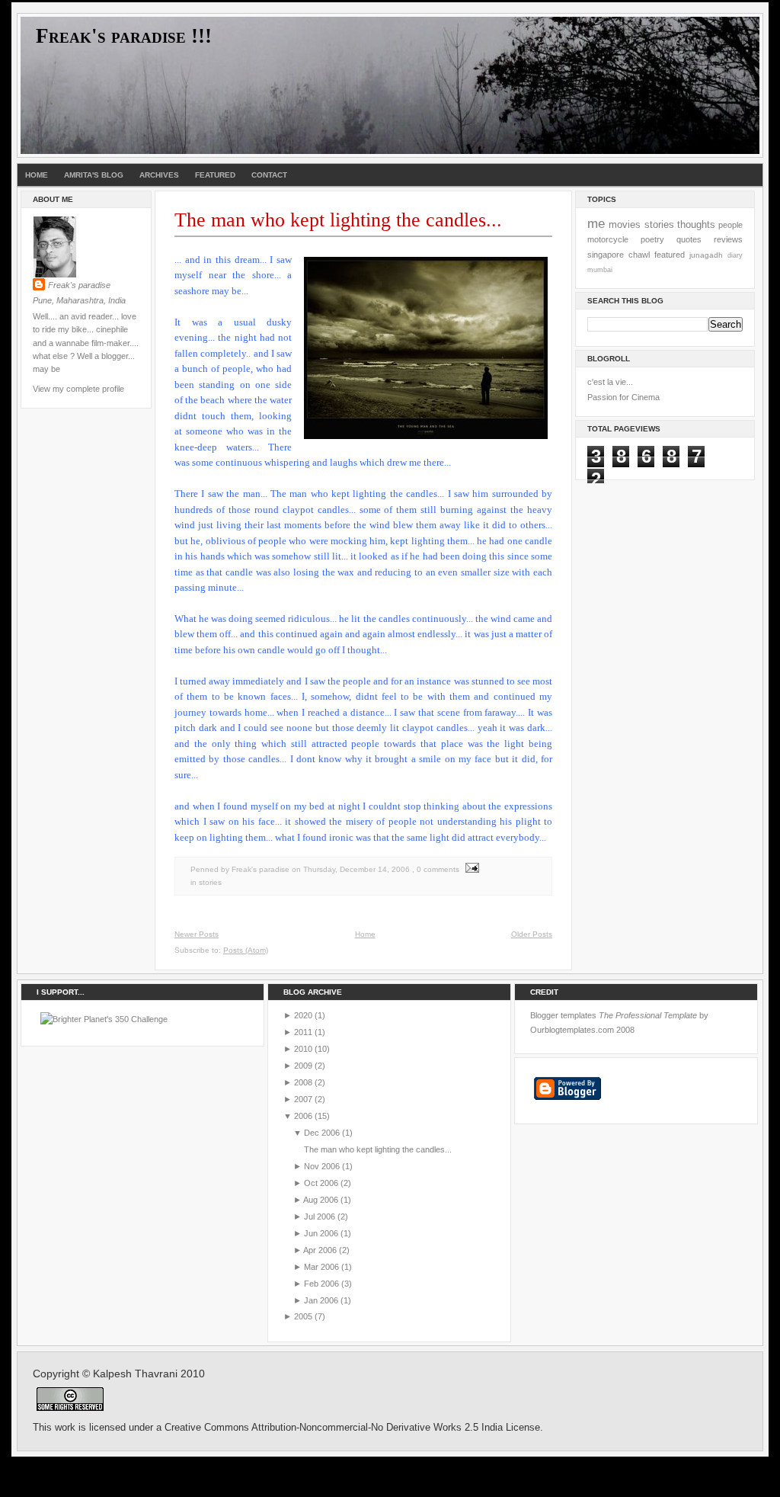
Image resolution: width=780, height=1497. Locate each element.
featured (669, 254)
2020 (303, 1015)
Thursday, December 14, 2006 (356, 869)
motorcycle (607, 239)
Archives (159, 175)
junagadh (706, 255)
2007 (303, 1099)
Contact (269, 175)
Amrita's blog (93, 175)
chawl (639, 254)
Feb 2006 (321, 1283)
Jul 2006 (319, 1216)
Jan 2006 (321, 1300)
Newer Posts (196, 934)
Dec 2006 (322, 1132)
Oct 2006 (321, 1183)
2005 (303, 1316)
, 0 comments (435, 869)
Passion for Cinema (623, 397)
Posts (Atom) (245, 950)
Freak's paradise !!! (124, 35)
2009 (303, 1065)
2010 (303, 1048)
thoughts (696, 224)
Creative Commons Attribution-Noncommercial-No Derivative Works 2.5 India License (352, 1427)
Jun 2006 (321, 1233)
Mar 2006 (321, 1266)
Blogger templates (563, 1015)
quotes (689, 239)
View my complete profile (78, 388)
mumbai (599, 270)
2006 (303, 1115)
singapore (605, 254)
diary (735, 255)
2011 (303, 1032)
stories (210, 882)
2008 (303, 1082)
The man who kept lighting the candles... (338, 220)
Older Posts (531, 934)
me (596, 223)
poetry (652, 239)
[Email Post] (470, 869)
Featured (215, 175)
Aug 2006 (320, 1199)
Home (36, 175)
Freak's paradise (79, 285)
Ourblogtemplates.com (572, 1029)
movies (625, 224)
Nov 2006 (322, 1166)
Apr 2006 (320, 1250)
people (730, 224)
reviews (728, 239)
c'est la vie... (610, 381)
